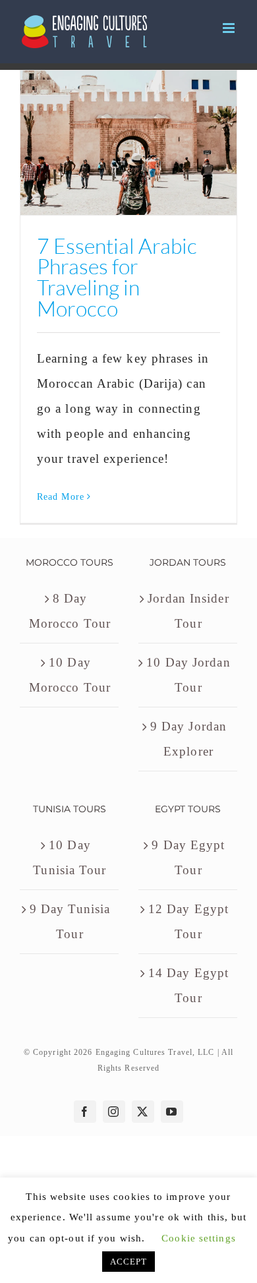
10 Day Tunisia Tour (69, 857)
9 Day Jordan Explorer (188, 738)
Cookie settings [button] (198, 1238)
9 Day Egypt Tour (188, 857)
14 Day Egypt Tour (188, 985)
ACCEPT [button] (129, 1262)
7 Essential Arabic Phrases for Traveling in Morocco (117, 277)
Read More (60, 497)
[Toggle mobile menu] (230, 28)
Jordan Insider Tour (188, 610)
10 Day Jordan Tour (188, 674)
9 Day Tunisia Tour (70, 921)
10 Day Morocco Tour (70, 674)
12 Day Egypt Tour (188, 921)
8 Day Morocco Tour (70, 610)
